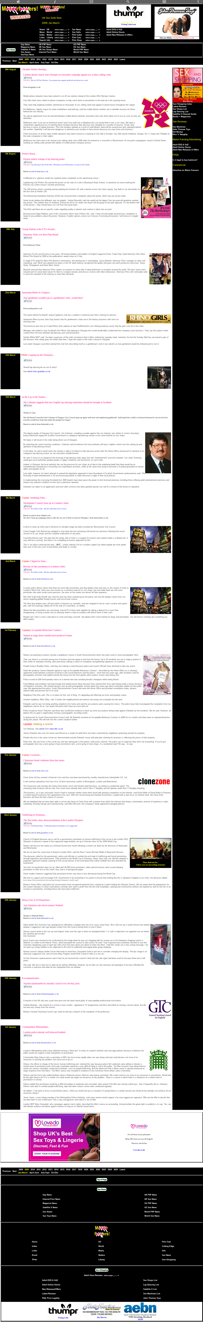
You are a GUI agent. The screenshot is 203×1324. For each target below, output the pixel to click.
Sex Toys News (49, 1216)
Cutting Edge (168, 1246)
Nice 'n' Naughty (180, 134)
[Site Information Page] (55, 2)
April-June (34, 62)
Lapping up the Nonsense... (41, 355)
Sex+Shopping (169, 1259)
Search (43, 40)
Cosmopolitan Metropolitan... (36, 1027)
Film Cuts (76, 37)
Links (42, 37)
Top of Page (102, 1180)
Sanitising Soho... (38, 497)
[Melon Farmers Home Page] (18, 2)
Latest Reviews (179, 106)
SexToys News (27, 54)
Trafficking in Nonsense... (34, 815)
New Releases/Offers (51, 1289)
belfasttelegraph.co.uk (50, 994)
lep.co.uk (44, 171)
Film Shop (77, 40)
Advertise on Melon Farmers (186, 170)
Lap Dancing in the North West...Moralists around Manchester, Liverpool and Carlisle (60, 165)
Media (49, 35)
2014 (57, 59)
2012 (45, 59)
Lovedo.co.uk (139, 1150)
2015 (63, 59)
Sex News (76, 29)
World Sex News (80, 52)
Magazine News (28, 47)
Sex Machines (179, 127)
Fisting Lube (63, 1318)
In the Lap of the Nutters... (34, 397)
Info (48, 40)
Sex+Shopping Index (182, 104)
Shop (34, 1259)
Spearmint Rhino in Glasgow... (36, 292)
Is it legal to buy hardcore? (185, 160)
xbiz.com (44, 771)
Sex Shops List (180, 109)
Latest (122, 59)
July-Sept (45, 62)
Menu (42, 32)
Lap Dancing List (180, 111)
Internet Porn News (47, 52)
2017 (74, 59)
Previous (7, 61)
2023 (104, 59)
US (99, 1242)
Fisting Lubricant (128, 24)
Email (34, 1255)
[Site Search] (128, 2)
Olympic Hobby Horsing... (34, 69)
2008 (21, 59)
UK (48, 29)
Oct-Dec (55, 62)
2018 (80, 59)
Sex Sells (76, 32)
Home (42, 29)
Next (14, 61)
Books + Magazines (182, 116)
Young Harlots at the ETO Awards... (39, 229)
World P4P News (81, 49)
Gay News (25, 44)
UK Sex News (45, 47)
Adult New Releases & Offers (119, 35)
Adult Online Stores (115, 32)
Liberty (50, 37)
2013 (51, 59)
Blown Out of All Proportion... (36, 900)
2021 (92, 59)
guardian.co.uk (47, 833)
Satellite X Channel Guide (184, 114)
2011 (39, 59)
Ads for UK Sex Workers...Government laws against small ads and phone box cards (59, 80)
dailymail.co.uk (47, 918)
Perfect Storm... (29, 153)
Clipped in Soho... (38, 561)
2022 (98, 59)
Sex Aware (25, 52)
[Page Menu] (164, 2)
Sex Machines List (151, 1293)
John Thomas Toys (181, 129)
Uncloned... (35, 755)
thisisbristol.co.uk (48, 646)
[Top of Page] (199, 2)
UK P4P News (45, 44)
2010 (33, 59)
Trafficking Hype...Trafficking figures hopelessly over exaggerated (54, 826)
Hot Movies (178, 132)
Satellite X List (150, 1289)
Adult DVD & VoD (114, 29)
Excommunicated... (31, 978)
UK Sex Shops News (48, 49)
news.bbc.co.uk (56, 729)
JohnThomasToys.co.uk (184, 38)
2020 (86, 59)
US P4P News (79, 44)
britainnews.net (47, 579)
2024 (110, 59)
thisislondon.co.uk (48, 1043)
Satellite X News (28, 49)
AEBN (140, 1319)
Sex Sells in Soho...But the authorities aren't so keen (48, 509)
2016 (68, 59)
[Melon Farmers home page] (102, 1237)
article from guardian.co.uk (38, 371)
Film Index (77, 35)
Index (42, 35)
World (50, 32)
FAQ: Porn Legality (50, 1298)
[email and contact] (91, 2)
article (34, 171)
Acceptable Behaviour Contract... (47, 630)
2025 (116, 59)
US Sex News (79, 47)
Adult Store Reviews (93, 1275)
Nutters (101, 1255)
